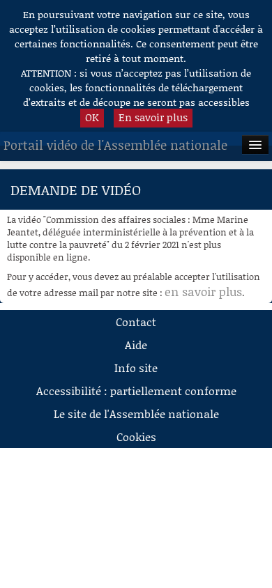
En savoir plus (153, 117)
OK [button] (92, 117)
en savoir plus (203, 291)
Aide (136, 344)
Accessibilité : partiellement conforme (136, 390)
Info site (136, 367)
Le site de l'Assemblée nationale (136, 413)
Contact (136, 322)
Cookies (136, 436)
